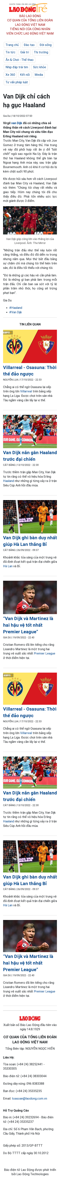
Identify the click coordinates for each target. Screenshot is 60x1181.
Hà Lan (7, 566)
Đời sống (46, 45)
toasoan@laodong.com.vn (29, 1098)
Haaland (8, 481)
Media (39, 75)
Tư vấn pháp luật (17, 82)
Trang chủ (12, 45)
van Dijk (16, 123)
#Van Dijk (15, 312)
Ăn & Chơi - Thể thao (20, 60)
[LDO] (30, 347)
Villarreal (26, 391)
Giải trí (24, 52)
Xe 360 (10, 75)
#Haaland (15, 308)
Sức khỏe (39, 67)
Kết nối (25, 75)
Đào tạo (29, 45)
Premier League (44, 653)
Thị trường (41, 52)
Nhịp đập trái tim (17, 67)
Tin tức (10, 52)
